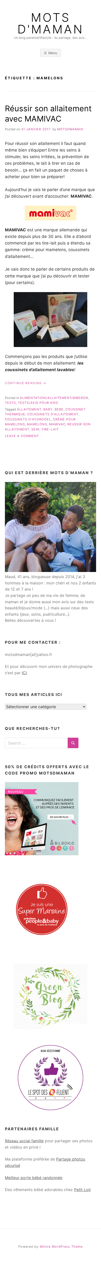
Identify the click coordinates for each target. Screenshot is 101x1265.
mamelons (37, 424)
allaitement (29, 409)
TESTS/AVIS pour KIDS (38, 403)
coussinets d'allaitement (52, 414)
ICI (24, 672)
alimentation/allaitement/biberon (54, 398)
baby (48, 409)
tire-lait (50, 429)
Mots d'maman (50, 23)
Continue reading (25, 383)
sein (35, 429)
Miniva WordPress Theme (61, 1246)
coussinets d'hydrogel (28, 419)
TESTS (10, 403)
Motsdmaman (70, 129)
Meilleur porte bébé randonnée (33, 1177)
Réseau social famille (24, 1140)
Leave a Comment (22, 436)
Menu (52, 53)
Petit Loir (82, 1189)
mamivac (57, 424)
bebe (59, 409)
